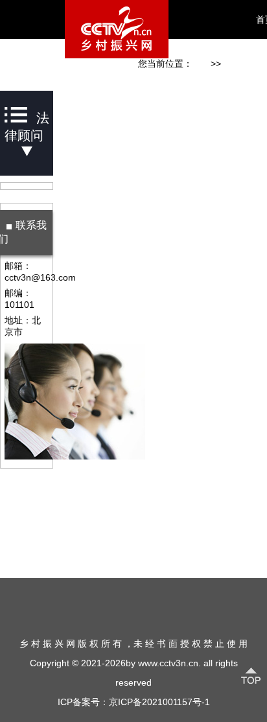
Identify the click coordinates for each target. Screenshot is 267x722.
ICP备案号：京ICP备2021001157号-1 (134, 702)
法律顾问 (239, 63)
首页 (201, 63)
